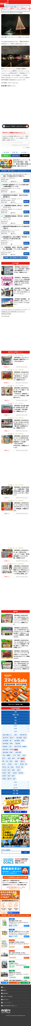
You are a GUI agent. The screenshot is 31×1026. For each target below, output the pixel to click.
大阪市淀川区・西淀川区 (8, 737)
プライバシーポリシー (7, 1002)
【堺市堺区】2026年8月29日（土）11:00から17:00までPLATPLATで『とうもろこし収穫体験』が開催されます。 (21, 506)
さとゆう (8, 316)
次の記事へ (24, 152)
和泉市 (18, 770)
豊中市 (20, 758)
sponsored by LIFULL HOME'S (22, 915)
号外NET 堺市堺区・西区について (10, 1005)
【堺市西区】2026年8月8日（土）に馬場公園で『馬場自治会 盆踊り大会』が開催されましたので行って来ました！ (21, 491)
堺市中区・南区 (19, 767)
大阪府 (21, 12)
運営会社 (5, 990)
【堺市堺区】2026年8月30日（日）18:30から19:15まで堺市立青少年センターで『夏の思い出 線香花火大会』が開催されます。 (21, 424)
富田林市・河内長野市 (18, 773)
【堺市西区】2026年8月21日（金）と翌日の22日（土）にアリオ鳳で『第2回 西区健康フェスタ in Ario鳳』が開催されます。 (21, 554)
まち (3, 316)
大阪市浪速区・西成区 (7, 752)
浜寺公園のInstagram (7, 41)
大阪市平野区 (18, 752)
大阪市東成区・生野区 (7, 743)
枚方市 (3, 764)
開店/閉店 (23, 8)
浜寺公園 (8, 313)
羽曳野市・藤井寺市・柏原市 (9, 778)
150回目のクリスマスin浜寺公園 (9, 311)
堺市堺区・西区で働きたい (9, 171)
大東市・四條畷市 (6, 755)
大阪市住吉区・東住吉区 (9, 749)
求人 (18, 8)
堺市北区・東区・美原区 (8, 767)
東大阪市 (10, 764)
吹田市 (24, 755)
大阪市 (15, 734)
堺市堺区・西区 (23, 764)
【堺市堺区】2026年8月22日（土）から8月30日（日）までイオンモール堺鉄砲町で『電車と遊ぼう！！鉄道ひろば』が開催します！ (21, 644)
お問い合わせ (5, 999)
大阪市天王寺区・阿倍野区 (20, 746)
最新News (12, 8)
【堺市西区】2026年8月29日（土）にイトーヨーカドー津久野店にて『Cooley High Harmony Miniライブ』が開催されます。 (21, 376)
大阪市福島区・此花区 (21, 737)
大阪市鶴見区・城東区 (19, 740)
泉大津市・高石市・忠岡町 (8, 770)
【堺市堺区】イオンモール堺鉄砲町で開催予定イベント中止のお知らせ (21, 359)
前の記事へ (7, 152)
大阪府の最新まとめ (7, 734)
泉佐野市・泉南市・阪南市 (8, 775)
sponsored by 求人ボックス (23, 170)
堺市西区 (3, 313)
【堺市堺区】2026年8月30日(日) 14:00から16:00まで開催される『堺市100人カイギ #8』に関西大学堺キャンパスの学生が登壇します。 (21, 569)
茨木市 (3, 758)
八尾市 (15, 764)
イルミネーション (20, 311)
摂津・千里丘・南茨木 (7, 761)
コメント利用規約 (26, 147)
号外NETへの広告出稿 (7, 996)
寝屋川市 (23, 761)
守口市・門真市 (16, 755)
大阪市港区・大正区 (7, 746)
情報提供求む (5, 993)
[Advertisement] (15, 334)
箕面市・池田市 (11, 758)
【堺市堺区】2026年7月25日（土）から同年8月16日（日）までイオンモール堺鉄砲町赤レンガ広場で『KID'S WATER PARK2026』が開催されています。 (21, 441)
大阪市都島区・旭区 (7, 740)
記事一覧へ (15, 152)
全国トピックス (4, 8)
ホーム (4, 987)
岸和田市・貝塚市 (6, 773)
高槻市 (16, 761)
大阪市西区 (17, 743)
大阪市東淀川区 (23, 734)
